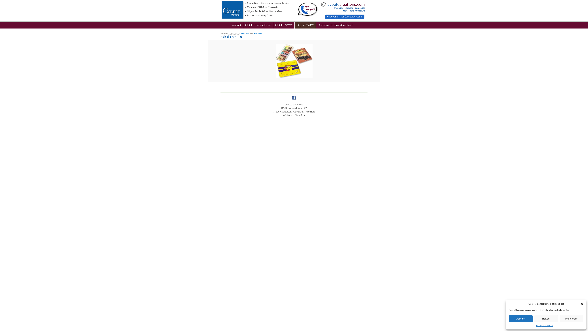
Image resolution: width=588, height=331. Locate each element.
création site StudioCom (294, 115)
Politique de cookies (544, 325)
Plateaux (258, 33)
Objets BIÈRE (283, 25)
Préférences (571, 318)
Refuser (546, 318)
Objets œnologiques (258, 25)
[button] (581, 303)
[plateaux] (294, 61)
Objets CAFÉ (305, 25)
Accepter (520, 318)
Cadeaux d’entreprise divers (335, 25)
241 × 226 (245, 33)
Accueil (236, 25)
